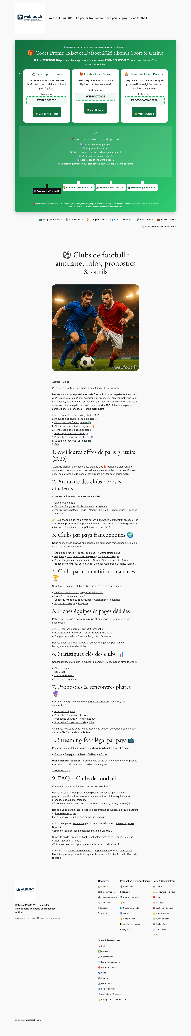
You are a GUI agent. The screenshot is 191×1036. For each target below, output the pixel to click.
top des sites (102, 850)
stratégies (91, 728)
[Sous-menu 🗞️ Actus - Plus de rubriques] (175, 226)
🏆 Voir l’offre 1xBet (46, 113)
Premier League (87, 718)
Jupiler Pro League (108, 556)
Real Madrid (61, 632)
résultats (112, 809)
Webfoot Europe (33, 1020)
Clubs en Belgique (64, 506)
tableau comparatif (118, 470)
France (81, 636)
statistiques (58, 401)
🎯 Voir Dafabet (95, 110)
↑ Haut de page (61, 770)
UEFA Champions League (68, 592)
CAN (91, 722)
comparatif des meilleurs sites (87, 470)
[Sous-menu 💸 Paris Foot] (153, 219)
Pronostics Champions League (71, 715)
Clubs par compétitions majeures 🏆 (74, 426)
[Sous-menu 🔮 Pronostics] (82, 219)
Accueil (56, 381)
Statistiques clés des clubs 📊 (71, 433)
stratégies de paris (73, 474)
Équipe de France (64, 552)
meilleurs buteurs (128, 809)
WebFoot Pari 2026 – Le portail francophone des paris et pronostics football (98, 18)
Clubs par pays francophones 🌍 (72, 422)
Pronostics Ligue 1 (87, 552)
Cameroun (106, 636)
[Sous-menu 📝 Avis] (160, 934)
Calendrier (100, 599)
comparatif (126, 850)
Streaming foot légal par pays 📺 (72, 440)
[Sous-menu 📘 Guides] (130, 913)
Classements (61, 668)
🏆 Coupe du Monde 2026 (77, 187)
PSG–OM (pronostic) (92, 629)
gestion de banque (111, 728)
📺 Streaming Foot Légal (141, 187)
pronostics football (98, 701)
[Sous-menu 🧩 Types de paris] (170, 918)
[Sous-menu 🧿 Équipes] (109, 972)
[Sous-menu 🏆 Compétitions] (106, 219)
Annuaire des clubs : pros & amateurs (75, 418)
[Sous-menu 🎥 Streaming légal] (116, 897)
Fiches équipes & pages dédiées (72, 429)
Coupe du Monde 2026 (67, 599)
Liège (83, 510)
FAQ (56, 444)
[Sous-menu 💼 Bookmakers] (175, 219)
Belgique (59, 556)
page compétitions (115, 760)
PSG (56, 629)
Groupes (86, 599)
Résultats (114, 599)
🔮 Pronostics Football (46, 191)
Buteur (87, 732)
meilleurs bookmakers (113, 401)
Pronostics (78, 823)
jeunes (107, 642)
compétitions (124, 398)
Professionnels (85, 506)
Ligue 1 (58, 596)
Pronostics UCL (94, 592)
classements (99, 809)
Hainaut (103, 510)
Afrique (103, 754)
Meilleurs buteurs (64, 675)
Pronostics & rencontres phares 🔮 (73, 437)
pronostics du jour (67, 764)
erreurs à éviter (100, 474)
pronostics (104, 398)
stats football (128, 662)
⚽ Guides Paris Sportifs (109, 187)
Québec (92, 754)
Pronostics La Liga (64, 718)
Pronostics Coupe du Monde (70, 722)
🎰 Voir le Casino (144, 113)
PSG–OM (121, 823)
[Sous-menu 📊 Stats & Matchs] (132, 219)
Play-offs (83, 603)
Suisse (81, 754)
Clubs (73, 792)
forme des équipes (65, 813)
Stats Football (82, 809)
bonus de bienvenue (79, 850)
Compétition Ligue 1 (111, 552)
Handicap (75, 732)
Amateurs (101, 506)
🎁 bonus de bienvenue (117, 466)
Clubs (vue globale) (65, 502)
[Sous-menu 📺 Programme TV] (61, 219)
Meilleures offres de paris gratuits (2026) (77, 415)
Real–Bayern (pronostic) (98, 632)
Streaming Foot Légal (82, 837)
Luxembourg (118, 510)
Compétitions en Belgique (81, 556)
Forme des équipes (65, 679)
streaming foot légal (81, 401)
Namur (92, 510)
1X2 (65, 732)
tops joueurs (79, 642)
